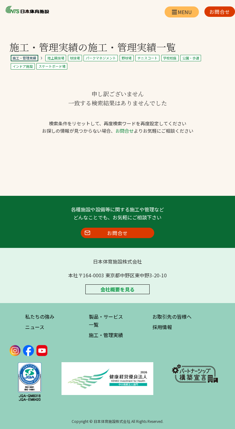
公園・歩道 (190, 57)
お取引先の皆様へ (172, 316)
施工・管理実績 (106, 335)
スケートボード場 (52, 66)
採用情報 (162, 327)
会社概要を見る (117, 289)
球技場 (75, 57)
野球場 (126, 57)
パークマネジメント (101, 57)
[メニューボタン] (181, 12)
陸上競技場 (55, 57)
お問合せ (124, 130)
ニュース (34, 327)
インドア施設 (23, 66)
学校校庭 (170, 57)
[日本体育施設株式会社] (27, 9)
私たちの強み (39, 316)
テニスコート (147, 57)
